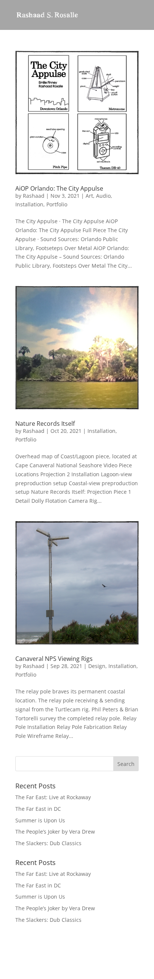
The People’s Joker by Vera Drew (55, 831)
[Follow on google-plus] (133, 964)
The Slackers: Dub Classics (48, 843)
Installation (29, 204)
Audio (103, 195)
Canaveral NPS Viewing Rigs (54, 659)
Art (89, 195)
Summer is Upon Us (40, 820)
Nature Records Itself (45, 423)
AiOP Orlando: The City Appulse (59, 188)
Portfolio (56, 204)
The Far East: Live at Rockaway (53, 797)
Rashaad (33, 195)
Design (96, 665)
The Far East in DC (38, 808)
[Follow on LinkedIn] (118, 964)
